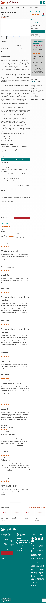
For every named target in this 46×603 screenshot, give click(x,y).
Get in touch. (40, 563)
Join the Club (5, 535)
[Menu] (44, 2)
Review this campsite (22, 218)
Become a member (7, 553)
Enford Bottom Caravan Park (5, 517)
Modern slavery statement (39, 598)
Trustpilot (3, 558)
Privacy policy (28, 598)
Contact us (19, 550)
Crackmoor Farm (28, 517)
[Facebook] (32, 538)
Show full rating (5, 248)
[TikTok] (32, 541)
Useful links (20, 535)
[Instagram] (36, 538)
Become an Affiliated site (22, 540)
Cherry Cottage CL (17, 517)
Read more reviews (37, 45)
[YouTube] (42, 538)
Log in (38, 31)
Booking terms (22, 598)
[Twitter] (39, 538)
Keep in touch (36, 535)
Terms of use (17, 598)
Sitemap (32, 598)
